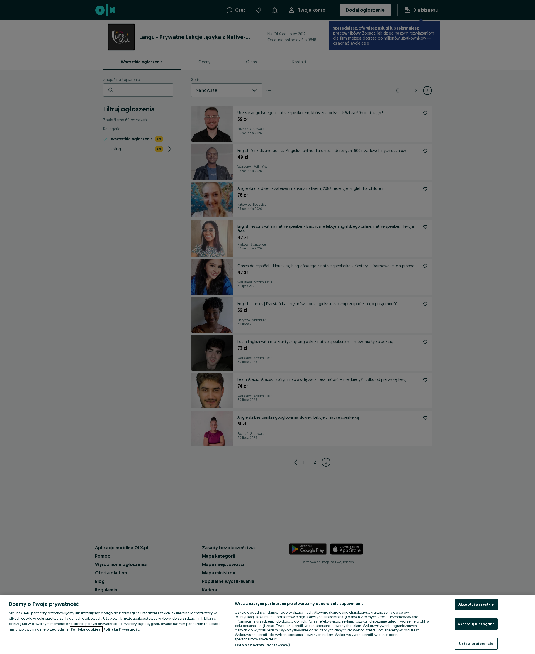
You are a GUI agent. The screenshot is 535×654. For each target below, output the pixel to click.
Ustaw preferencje (476, 643)
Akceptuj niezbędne (476, 624)
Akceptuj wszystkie (476, 604)
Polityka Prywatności (122, 629)
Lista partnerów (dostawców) (262, 645)
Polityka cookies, (86, 629)
